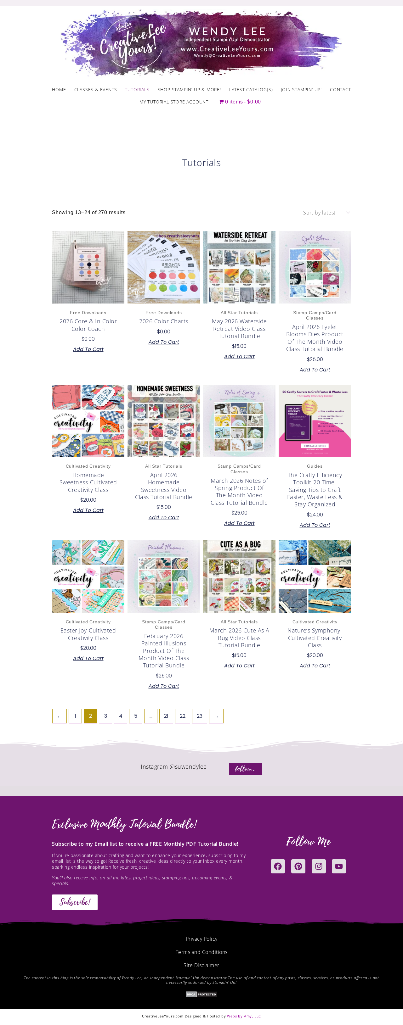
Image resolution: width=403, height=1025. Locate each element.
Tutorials (137, 89)
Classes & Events (95, 89)
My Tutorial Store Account (173, 102)
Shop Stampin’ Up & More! (189, 89)
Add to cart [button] (88, 349)
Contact (340, 89)
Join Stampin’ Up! (301, 89)
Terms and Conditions (202, 952)
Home (59, 89)
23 (199, 716)
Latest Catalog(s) (251, 89)
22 (182, 716)
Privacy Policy (202, 938)
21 (166, 716)
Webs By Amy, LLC (244, 1016)
